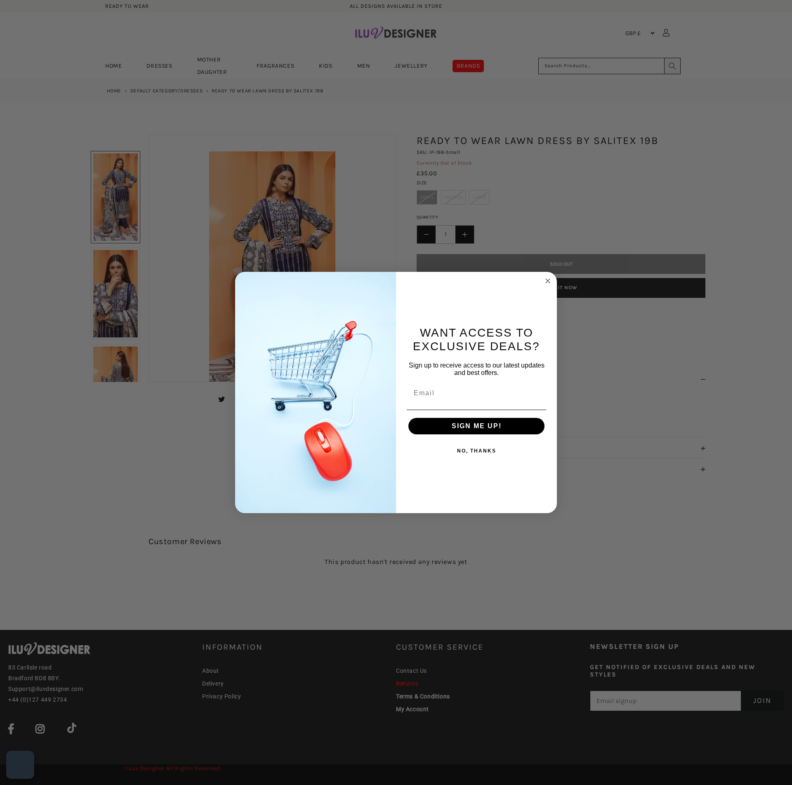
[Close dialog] (548, 281)
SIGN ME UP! (477, 425)
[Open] (20, 765)
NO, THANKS (476, 451)
